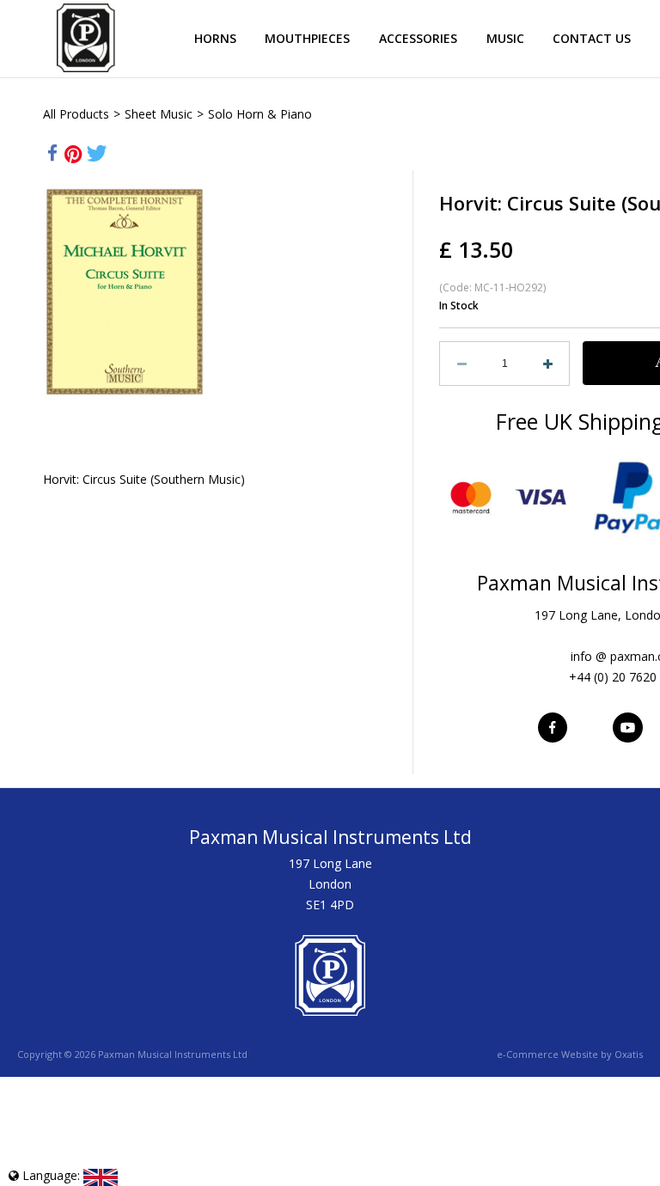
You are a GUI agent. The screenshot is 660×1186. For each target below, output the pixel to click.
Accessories (418, 38)
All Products (76, 114)
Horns (215, 38)
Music (505, 38)
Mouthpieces (307, 38)
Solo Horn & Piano (260, 114)
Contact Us (592, 38)
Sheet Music (158, 114)
